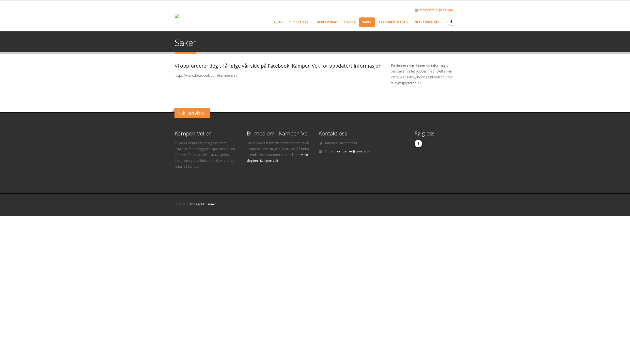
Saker (367, 22)
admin (212, 204)
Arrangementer (391, 22)
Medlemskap (326, 22)
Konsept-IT (198, 204)
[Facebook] (451, 21)
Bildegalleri (299, 22)
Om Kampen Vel (427, 22)
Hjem (278, 22)
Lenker (349, 22)
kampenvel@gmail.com (436, 10)
